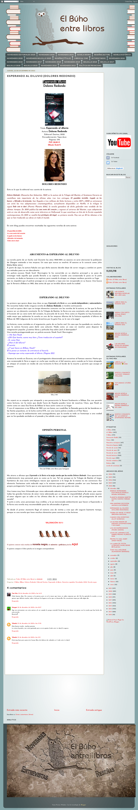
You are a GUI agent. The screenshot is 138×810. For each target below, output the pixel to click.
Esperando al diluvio (54, 582)
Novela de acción (112, 448)
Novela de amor (111, 450)
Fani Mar (15, 593)
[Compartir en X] (52, 579)
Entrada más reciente (17, 710)
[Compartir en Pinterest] (56, 579)
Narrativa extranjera (113, 442)
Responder (15, 601)
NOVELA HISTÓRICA (122, 55)
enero (112, 584)
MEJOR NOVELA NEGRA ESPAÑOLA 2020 (122, 335)
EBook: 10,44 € (54, 145)
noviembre (113, 555)
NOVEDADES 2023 (66, 55)
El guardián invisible (14, 231)
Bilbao (22, 582)
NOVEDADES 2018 (15, 62)
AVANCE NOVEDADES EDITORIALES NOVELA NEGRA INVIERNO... (119, 492)
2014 (110, 609)
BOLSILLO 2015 (30, 66)
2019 (110, 594)
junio (112, 570)
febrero (113, 581)
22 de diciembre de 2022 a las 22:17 (29, 607)
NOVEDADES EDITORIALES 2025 (21, 55)
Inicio (56, 710)
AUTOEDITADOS (98, 58)
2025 (111, 477)
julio (111, 567)
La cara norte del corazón (16, 233)
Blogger (83, 805)
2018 (110, 597)
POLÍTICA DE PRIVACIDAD (90, 66)
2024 (111, 480)
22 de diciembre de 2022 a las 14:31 (30, 593)
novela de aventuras (112, 466)
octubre (113, 558)
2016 (110, 603)
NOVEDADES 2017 (34, 62)
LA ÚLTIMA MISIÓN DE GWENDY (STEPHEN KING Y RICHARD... (120, 523)
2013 (110, 612)
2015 (110, 606)
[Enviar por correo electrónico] (48, 579)
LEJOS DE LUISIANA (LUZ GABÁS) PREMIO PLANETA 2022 (120, 534)
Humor (108, 440)
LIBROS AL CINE (81, 58)
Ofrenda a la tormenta (15, 238)
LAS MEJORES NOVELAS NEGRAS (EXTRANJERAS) (122, 345)
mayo (112, 573)
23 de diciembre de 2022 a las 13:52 (29, 623)
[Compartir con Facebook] (54, 579)
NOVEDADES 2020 (15, 58)
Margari (14, 607)
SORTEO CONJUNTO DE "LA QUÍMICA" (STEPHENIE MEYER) (123, 416)
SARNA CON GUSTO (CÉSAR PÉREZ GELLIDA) (122, 314)
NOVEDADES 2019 (117, 58)
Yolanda (14, 623)
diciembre (113, 488)
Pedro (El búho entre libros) (117, 282)
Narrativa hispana (112, 445)
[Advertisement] (54, 692)
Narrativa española (68, 582)
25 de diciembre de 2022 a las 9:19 (28, 637)
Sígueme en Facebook (108, 157)
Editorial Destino (42, 582)
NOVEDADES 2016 (53, 62)
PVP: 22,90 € (54, 142)
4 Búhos (108, 430)
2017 (110, 600)
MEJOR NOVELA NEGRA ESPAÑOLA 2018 (122, 395)
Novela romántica (112, 460)
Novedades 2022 (81, 582)
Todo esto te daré (13, 240)
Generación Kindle (112, 437)
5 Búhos (16, 582)
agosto (112, 564)
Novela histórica (111, 455)
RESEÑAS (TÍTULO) (63, 58)
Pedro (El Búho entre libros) (117, 279)
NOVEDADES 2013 (68, 66)
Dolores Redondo (30, 582)
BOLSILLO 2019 (90, 62)
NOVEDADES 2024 (46, 55)
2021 (110, 588)
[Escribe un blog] (50, 579)
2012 (110, 614)
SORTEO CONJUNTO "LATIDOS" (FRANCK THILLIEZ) (122, 374)
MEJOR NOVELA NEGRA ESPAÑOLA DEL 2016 (122, 405)
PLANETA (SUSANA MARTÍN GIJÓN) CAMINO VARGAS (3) (120, 499)
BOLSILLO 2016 (13, 66)
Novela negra (92, 582)
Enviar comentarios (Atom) (24, 714)
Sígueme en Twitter (108, 162)
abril (112, 576)
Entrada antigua (94, 710)
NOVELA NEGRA (84, 55)
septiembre (114, 561)
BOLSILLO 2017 (107, 62)
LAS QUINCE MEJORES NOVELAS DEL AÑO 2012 (122, 293)
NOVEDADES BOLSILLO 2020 (38, 58)
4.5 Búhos (109, 432)
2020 (111, 591)
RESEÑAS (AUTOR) (102, 55)
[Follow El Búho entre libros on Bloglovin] (115, 169)
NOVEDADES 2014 (49, 66)
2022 (111, 486)
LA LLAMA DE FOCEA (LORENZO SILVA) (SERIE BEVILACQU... (120, 545)
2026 (111, 474)
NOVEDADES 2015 (72, 62)
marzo (112, 579)
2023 (111, 483)
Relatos (108, 463)
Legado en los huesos (14, 236)
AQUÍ (75, 544)
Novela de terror (111, 453)
